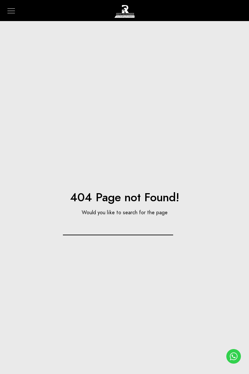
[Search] (164, 226)
